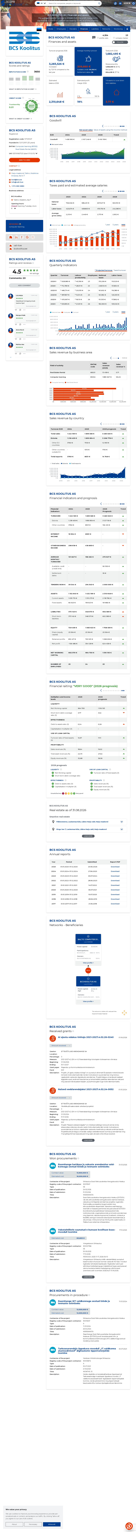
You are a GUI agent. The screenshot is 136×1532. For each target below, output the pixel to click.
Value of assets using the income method (110, 130)
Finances (84, 29)
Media (50, 29)
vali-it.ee (18, 245)
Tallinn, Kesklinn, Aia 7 (22, 200)
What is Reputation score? (21, 89)
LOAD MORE (88, 1140)
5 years (115, 225)
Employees (61, 29)
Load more (88, 836)
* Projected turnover (104, 270)
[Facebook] (22, 237)
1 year (107, 225)
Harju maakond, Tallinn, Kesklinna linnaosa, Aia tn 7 (24, 174)
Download (115, 867)
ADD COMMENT (24, 285)
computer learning (16, 227)
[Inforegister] (33, 237)
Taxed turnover (120, 270)
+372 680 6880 (17, 186)
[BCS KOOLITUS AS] (24, 50)
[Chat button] (115, 3)
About (14, 1524)
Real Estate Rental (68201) (26, 149)
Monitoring (118, 29)
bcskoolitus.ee (20, 249)
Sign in (127, 3)
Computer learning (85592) (27, 146)
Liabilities (95, 29)
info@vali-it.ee (17, 182)
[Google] (27, 237)
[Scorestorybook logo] (12, 3)
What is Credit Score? (19, 119)
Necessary (33, 1524)
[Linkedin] (16, 237)
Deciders (73, 29)
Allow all (51, 1524)
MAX (123, 225)
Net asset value (86, 130)
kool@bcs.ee (16, 180)
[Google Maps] (10, 174)
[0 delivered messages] (93, 37)
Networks (106, 29)
